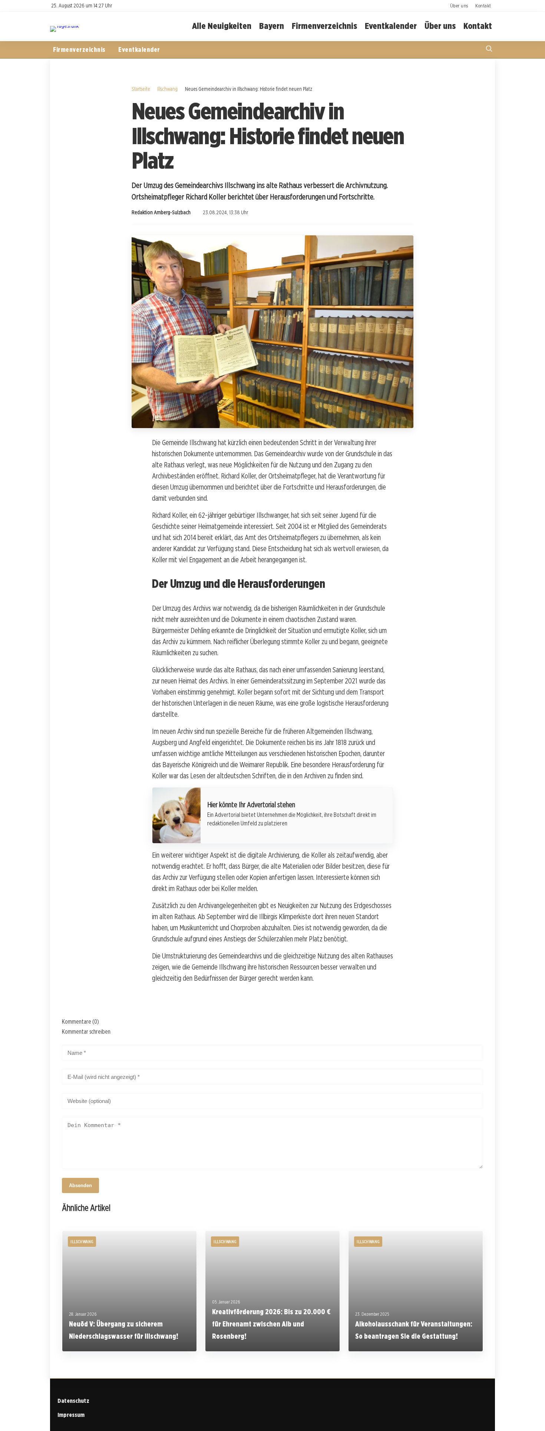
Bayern (271, 26)
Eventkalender (391, 26)
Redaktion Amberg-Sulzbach (161, 212)
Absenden (80, 1185)
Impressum (71, 1414)
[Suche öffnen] (489, 49)
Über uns (459, 6)
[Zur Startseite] (64, 25)
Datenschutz (73, 1400)
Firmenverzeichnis (324, 26)
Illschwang (167, 89)
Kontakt (483, 6)
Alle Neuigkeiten (221, 26)
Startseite (141, 89)
